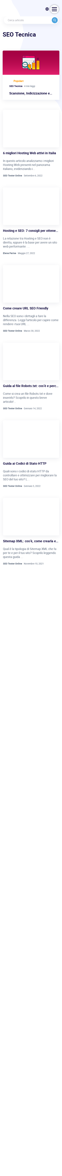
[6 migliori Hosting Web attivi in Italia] (31, 128)
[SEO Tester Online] (18, 9)
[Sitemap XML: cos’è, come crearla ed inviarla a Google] (31, 516)
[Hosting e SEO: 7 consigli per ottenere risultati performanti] (31, 206)
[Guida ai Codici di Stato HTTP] (31, 439)
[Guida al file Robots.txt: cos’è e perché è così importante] (31, 361)
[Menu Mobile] (54, 9)
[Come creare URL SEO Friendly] (31, 284)
